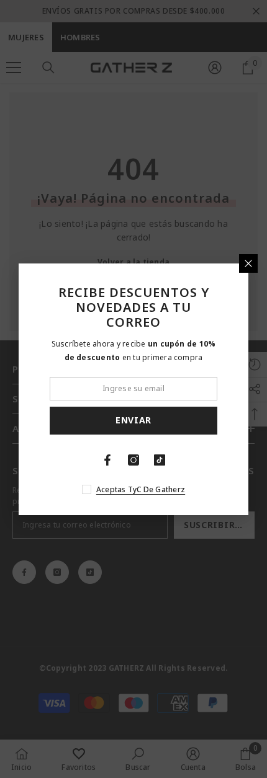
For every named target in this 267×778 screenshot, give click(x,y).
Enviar (133, 420)
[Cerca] (248, 263)
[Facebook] (107, 460)
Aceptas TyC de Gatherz (140, 489)
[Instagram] (133, 460)
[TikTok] (160, 460)
